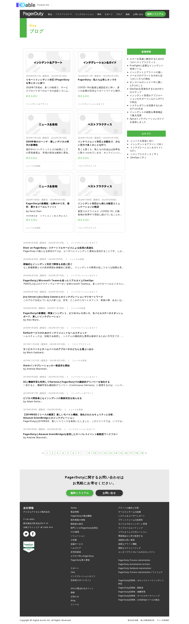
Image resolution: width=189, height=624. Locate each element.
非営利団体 (76, 552)
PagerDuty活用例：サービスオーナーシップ (139, 595)
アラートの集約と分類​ (128, 507)
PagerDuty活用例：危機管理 (131, 591)
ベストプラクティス (87, 166)
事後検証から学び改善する (130, 536)
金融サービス (77, 544)
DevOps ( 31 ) (138, 157)
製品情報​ (75, 511)
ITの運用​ (75, 532)
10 (94, 453)
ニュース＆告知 (33, 166)
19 (141, 453)
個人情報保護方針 (148, 620)
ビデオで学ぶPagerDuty (82, 556)
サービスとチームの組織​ (129, 511)
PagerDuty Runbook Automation (134, 568)
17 (131, 453)
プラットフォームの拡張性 (130, 519)
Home (74, 507)
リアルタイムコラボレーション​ (132, 532)
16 (126, 453)
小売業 (74, 540)
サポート (109, 14)
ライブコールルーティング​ (130, 528)
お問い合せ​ (138, 14)
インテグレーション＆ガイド (91, 104)
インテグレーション (84, 14)
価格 (128, 14)
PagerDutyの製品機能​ (81, 515)
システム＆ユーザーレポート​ (131, 515)
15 (120, 453)
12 (105, 453)
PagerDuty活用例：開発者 (130, 587)
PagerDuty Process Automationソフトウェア (140, 572)
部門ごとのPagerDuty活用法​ (84, 528)
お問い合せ (109, 493)
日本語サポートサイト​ (81, 580)
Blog (73, 600)
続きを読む (32, 95)
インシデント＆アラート (37, 104)
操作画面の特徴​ (78, 519)
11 (99, 453)
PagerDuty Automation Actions (134, 564)
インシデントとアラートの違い (146, 72)
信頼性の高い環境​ (126, 540)
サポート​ (75, 568)
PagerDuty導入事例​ (80, 560)
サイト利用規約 (163, 620)
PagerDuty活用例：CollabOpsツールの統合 (139, 599)
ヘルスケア (76, 548)
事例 (99, 14)
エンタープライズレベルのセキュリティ (136, 552)
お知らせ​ (75, 596)
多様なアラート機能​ (127, 544)
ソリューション (62, 14)
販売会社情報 (133, 620)
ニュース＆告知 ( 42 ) (141, 140)
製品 (50, 14)
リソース (75, 604)
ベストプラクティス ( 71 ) (144, 154)
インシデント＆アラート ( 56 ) (146, 144)
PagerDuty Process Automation (134, 560)
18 (136, 453)
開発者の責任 (77, 523)
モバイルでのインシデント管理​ (132, 523)
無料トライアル (155, 14)
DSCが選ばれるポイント (82, 588)
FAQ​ (73, 572)
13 (110, 453)
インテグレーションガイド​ (83, 576)
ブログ (119, 14)
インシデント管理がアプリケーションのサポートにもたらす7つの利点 (147, 99)
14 (115, 453)
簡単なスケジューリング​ (129, 548)
